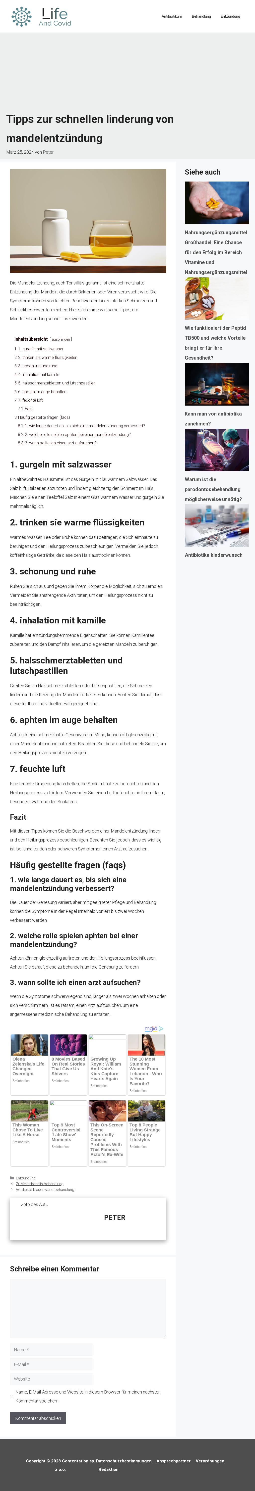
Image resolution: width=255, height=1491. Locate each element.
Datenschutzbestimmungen (124, 1460)
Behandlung (201, 16)
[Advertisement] (127, 72)
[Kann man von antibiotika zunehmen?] (217, 386)
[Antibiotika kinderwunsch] (217, 527)
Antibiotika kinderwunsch (214, 555)
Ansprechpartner (174, 1460)
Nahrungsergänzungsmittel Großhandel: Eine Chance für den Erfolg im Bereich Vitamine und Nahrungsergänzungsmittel (216, 252)
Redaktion (109, 1469)
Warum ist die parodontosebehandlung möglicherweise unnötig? (213, 489)
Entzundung (230, 16)
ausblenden (61, 339)
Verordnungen (210, 1460)
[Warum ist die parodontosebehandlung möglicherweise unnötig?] (217, 451)
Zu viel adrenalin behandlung (40, 1184)
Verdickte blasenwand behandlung (45, 1189)
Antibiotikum (172, 16)
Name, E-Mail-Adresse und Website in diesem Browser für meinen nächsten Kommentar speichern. (88, 1396)
